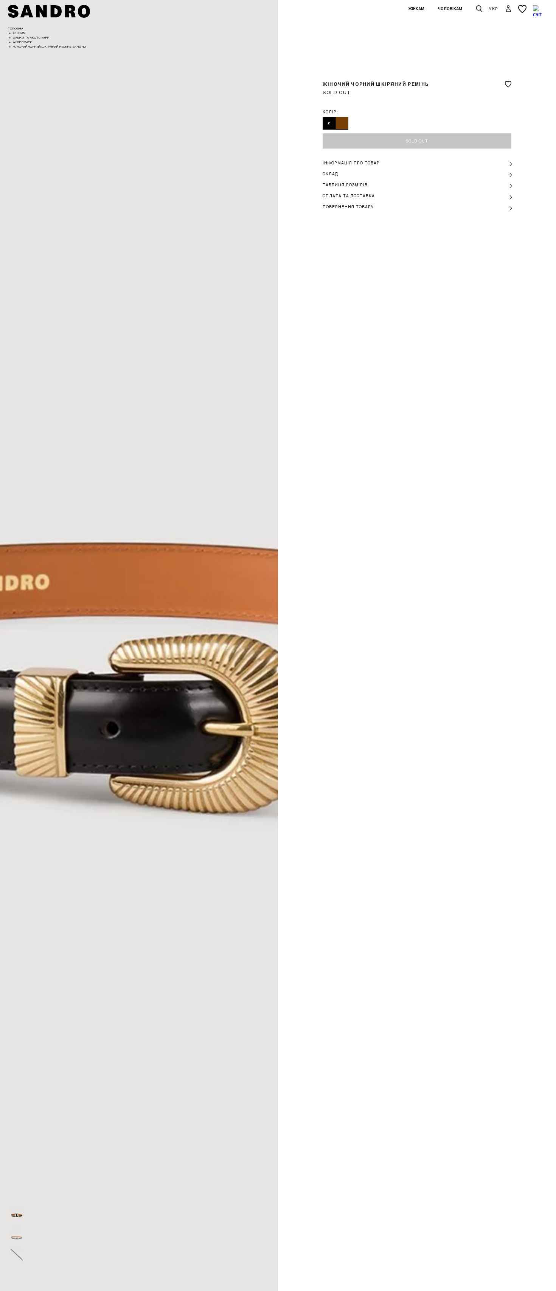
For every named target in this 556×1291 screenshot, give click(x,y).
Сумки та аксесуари (31, 37)
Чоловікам (450, 9)
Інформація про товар (351, 163)
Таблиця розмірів (345, 185)
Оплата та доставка (349, 195)
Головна (15, 28)
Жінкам (416, 9)
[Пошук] (479, 9)
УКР (493, 8)
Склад (330, 174)
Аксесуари (23, 42)
